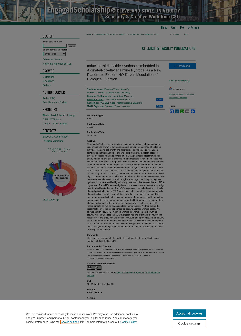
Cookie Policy (128, 322)
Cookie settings (70, 322)
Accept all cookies (189, 313)
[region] (120, 318)
